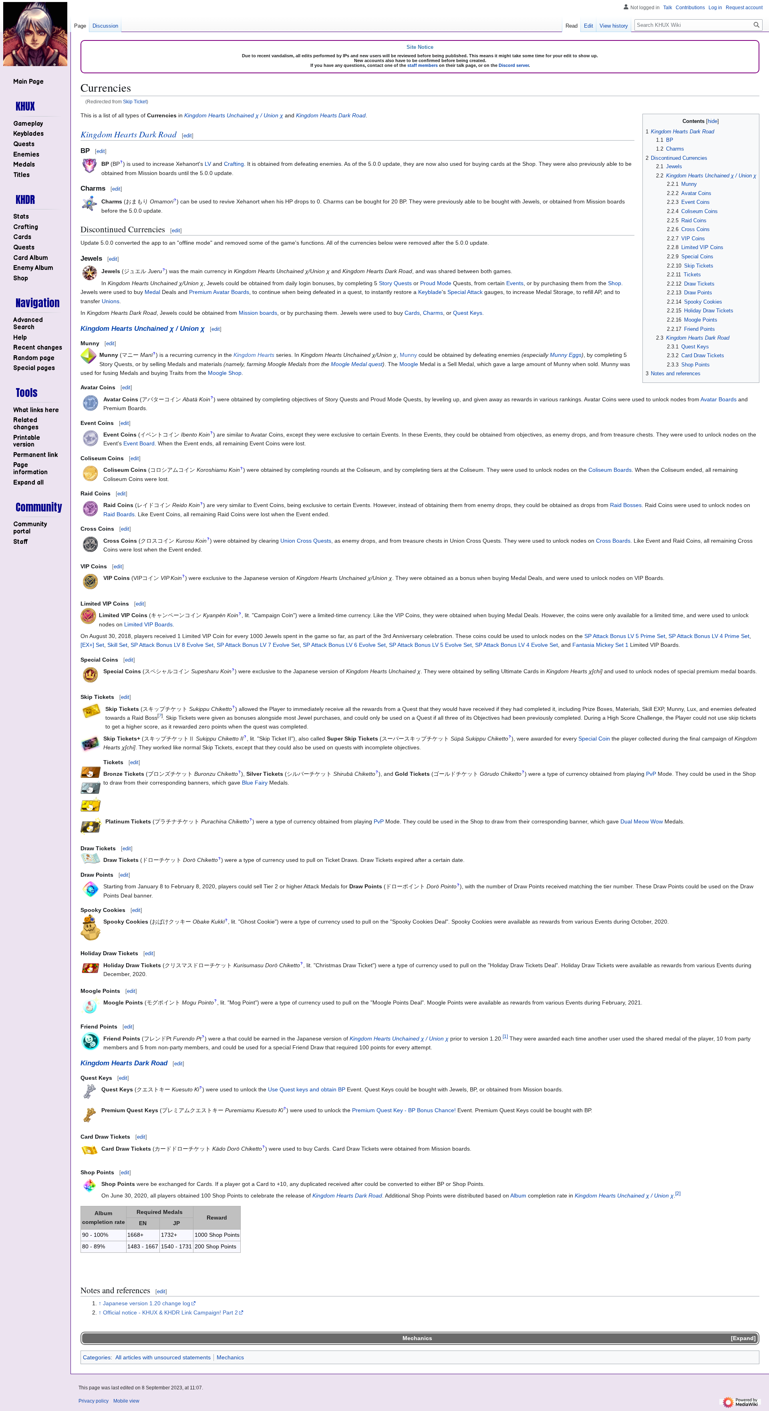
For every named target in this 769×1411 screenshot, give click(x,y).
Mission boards (258, 313)
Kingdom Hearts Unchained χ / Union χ (233, 115)
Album (518, 1195)
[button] (28, 483)
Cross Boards (613, 540)
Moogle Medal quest (356, 364)
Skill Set (117, 645)
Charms (433, 313)
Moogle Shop (225, 373)
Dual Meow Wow (641, 821)
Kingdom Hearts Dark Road (331, 115)
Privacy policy (94, 1401)
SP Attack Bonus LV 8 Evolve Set (172, 645)
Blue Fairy (255, 782)
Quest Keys (467, 313)
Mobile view (126, 1401)
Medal (152, 292)
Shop (614, 283)
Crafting (234, 164)
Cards (412, 313)
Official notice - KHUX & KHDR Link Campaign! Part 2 (170, 1312)
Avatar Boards (719, 399)
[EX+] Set (92, 645)
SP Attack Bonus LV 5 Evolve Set (430, 645)
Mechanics (417, 1338)
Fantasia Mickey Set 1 (600, 645)
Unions (110, 301)
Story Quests (395, 283)
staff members (422, 65)
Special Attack (465, 292)
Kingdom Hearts (254, 355)
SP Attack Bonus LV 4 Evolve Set (516, 645)
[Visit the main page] (35, 34)
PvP (651, 774)
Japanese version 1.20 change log (146, 1303)
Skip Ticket (135, 101)
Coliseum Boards (610, 470)
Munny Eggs (566, 355)
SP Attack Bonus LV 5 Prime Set (624, 636)
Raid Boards (119, 514)
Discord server (514, 65)
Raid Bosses (626, 505)
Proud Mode (435, 283)
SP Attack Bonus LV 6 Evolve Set (344, 645)
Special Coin (594, 738)
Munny (408, 355)
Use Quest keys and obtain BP (306, 1089)
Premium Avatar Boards (219, 292)
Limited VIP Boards (148, 624)
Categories (97, 1357)
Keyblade (430, 292)
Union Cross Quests (305, 540)
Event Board (139, 443)
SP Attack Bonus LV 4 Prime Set (708, 636)
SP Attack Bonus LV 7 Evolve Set (258, 645)
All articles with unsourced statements (163, 1357)
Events (514, 283)
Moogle (408, 364)
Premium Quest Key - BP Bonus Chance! (404, 1110)
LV (208, 164)
